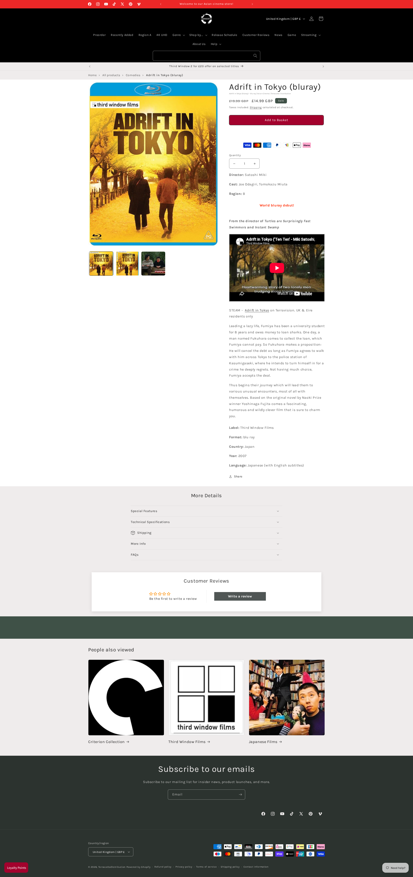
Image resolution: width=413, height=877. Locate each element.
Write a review (240, 596)
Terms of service (206, 866)
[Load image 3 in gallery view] (153, 263)
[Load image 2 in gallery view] (127, 263)
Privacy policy (184, 866)
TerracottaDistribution (112, 867)
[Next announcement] (252, 4)
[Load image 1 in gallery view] (101, 263)
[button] (276, 132)
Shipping (256, 107)
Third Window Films (187, 741)
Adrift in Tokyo (257, 310)
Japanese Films (263, 741)
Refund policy (162, 866)
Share (238, 477)
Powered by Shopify (138, 867)
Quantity (235, 155)
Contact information (255, 866)
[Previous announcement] (160, 4)
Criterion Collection (106, 741)
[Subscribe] (240, 794)
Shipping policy (230, 866)
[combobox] (206, 56)
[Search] (255, 55)
